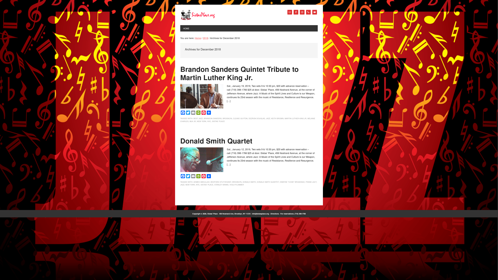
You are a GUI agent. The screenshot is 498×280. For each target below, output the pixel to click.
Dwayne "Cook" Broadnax (292, 182)
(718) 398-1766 (300, 213)
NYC (209, 121)
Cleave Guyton (240, 118)
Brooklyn (227, 118)
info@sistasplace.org (260, 213)
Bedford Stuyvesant (221, 182)
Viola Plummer (237, 184)
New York (201, 121)
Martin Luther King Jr (295, 118)
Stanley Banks (221, 184)
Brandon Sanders (213, 118)
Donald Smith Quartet (216, 141)
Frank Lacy (311, 182)
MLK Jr (193, 121)
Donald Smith (249, 182)
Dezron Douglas (257, 118)
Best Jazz (198, 118)
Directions (275, 213)
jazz (268, 118)
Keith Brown (277, 118)
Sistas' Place (197, 15)
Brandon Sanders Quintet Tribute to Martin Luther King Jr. (239, 73)
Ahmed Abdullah (201, 182)
